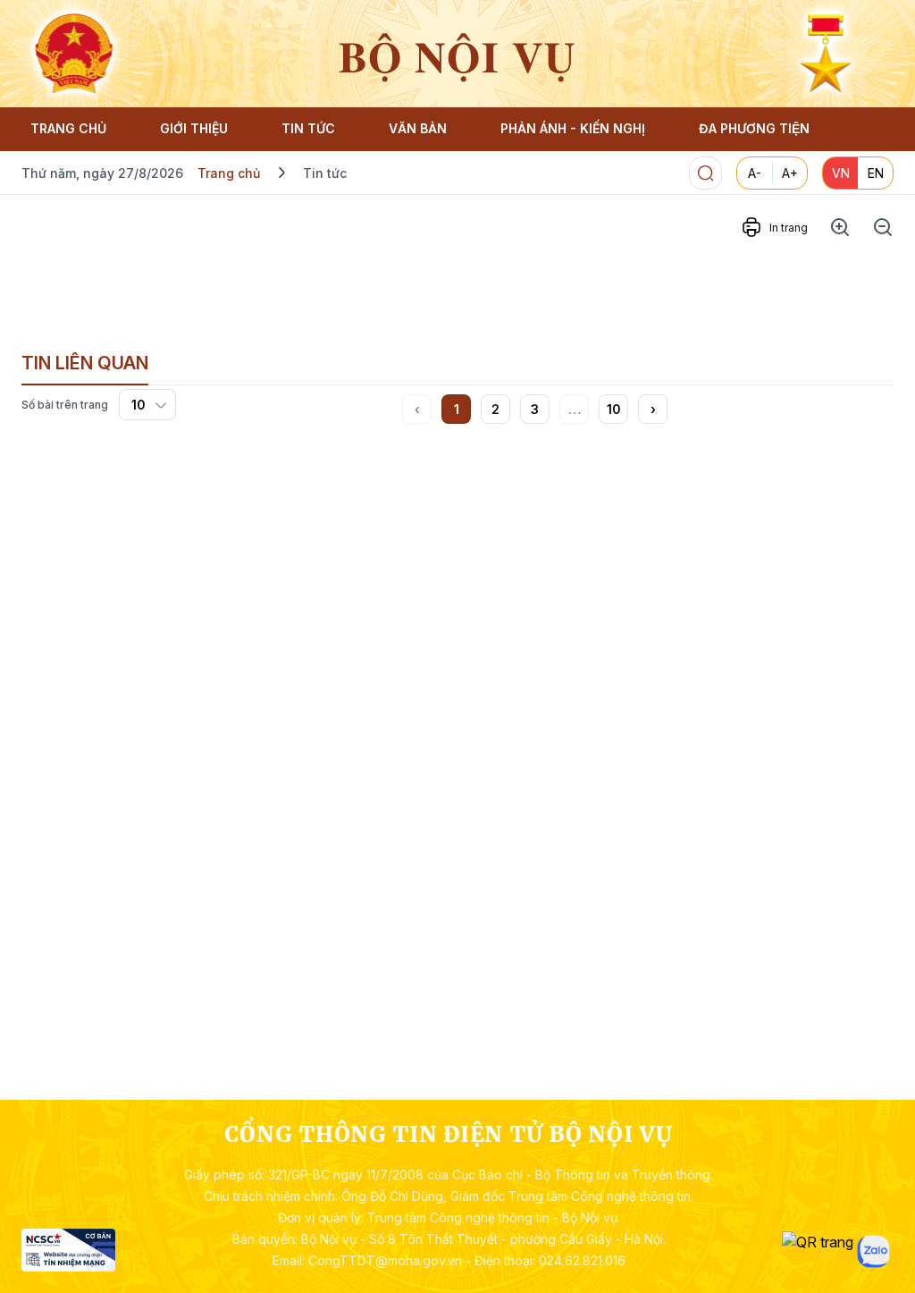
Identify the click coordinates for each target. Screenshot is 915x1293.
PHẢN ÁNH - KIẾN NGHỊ (572, 128)
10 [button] (614, 409)
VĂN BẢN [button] (418, 128)
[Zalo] (873, 1251)
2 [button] (495, 409)
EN (876, 173)
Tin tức (325, 173)
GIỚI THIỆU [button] (194, 128)
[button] (652, 409)
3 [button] (535, 409)
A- (754, 173)
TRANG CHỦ (68, 128)
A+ (790, 173)
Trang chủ (228, 173)
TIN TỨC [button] (308, 128)
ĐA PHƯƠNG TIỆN (754, 128)
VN (841, 173)
